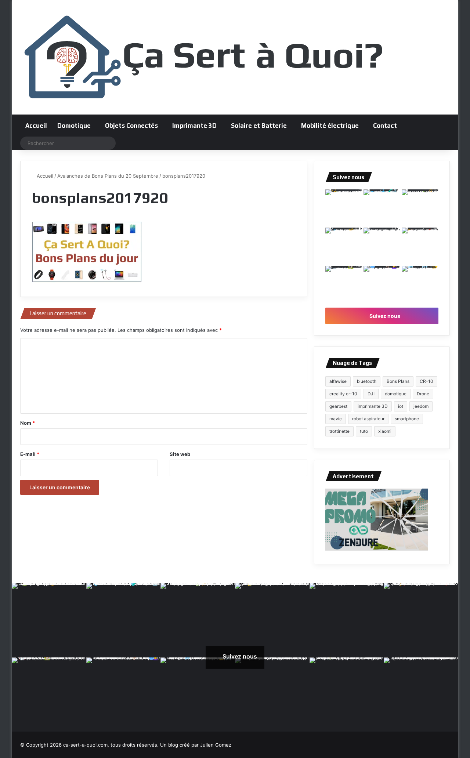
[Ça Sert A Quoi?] (203, 57)
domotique (395, 393)
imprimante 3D (373, 406)
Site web (180, 454)
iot (400, 406)
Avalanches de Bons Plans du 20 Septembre (107, 176)
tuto (364, 431)
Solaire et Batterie (259, 125)
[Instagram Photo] (343, 207)
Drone (423, 393)
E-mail (29, 454)
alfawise (338, 381)
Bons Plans (398, 381)
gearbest (338, 406)
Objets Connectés (131, 125)
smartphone (407, 418)
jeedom (421, 406)
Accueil (36, 125)
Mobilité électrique (330, 125)
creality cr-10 (343, 393)
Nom (27, 423)
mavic (335, 418)
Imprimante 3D (194, 125)
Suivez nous (384, 316)
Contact (385, 125)
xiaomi (384, 431)
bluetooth (366, 381)
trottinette (339, 431)
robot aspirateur (368, 418)
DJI (371, 393)
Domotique (74, 125)
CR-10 (426, 381)
